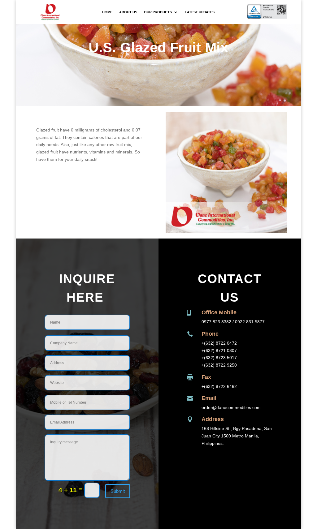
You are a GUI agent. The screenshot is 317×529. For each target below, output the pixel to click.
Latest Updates (200, 12)
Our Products (158, 12)
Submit (118, 491)
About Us (128, 12)
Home (107, 12)
